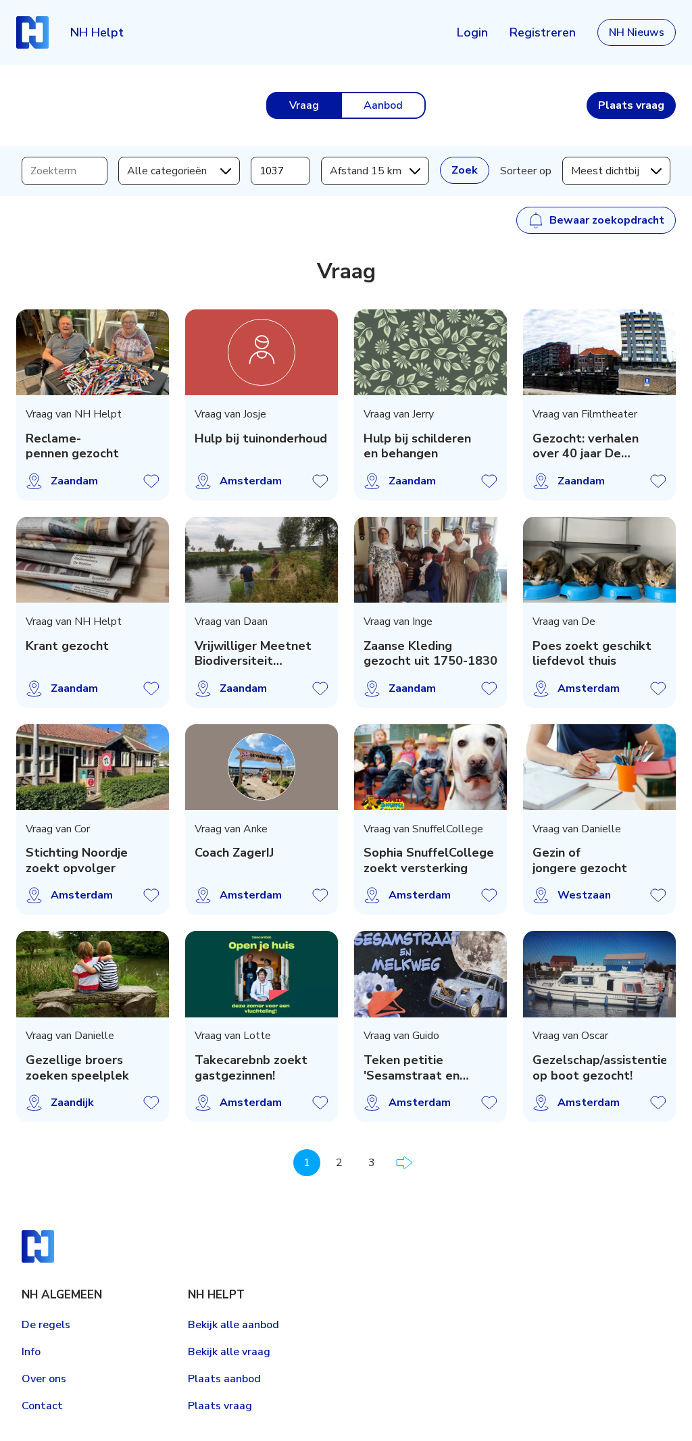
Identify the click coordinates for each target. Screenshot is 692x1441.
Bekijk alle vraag (229, 1351)
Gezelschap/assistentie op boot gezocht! (600, 1068)
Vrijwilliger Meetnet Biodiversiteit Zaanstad (253, 653)
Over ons (44, 1378)
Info (31, 1351)
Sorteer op (525, 170)
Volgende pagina (404, 1162)
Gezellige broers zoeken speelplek (77, 1068)
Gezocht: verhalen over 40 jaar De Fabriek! (586, 446)
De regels (46, 1324)
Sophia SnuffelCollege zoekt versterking (429, 860)
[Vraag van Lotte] (261, 974)
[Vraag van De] (599, 560)
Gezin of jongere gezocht (580, 860)
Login (472, 32)
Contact (42, 1405)
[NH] (32, 32)
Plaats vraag (220, 1405)
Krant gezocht (67, 646)
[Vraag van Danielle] (599, 767)
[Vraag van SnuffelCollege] (430, 767)
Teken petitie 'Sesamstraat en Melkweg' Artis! (412, 1068)
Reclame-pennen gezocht (72, 446)
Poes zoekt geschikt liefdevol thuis (592, 653)
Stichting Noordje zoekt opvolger (77, 860)
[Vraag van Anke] (261, 767)
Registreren (543, 32)
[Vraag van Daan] (261, 560)
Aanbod (383, 105)
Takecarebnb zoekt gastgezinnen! (251, 1068)
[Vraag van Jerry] (430, 352)
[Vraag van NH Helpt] (92, 352)
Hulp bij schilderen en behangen (417, 446)
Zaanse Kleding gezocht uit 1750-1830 (430, 653)
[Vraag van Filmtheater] (599, 352)
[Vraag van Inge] (430, 560)
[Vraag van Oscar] (599, 974)
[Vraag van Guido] (430, 974)
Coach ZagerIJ (234, 853)
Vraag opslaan (151, 481)
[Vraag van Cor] (92, 767)
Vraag (304, 105)
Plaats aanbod (224, 1378)
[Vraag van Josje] (261, 352)
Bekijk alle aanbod (233, 1324)
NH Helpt (97, 32)
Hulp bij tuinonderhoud (261, 439)
